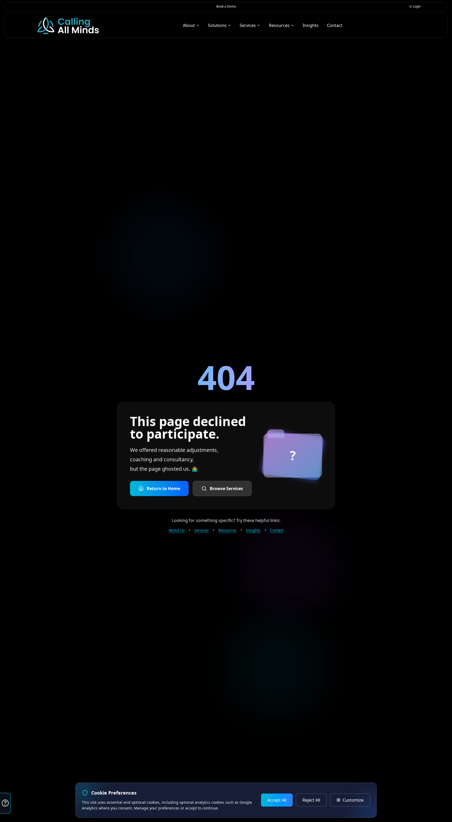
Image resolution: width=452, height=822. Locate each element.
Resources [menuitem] (279, 25)
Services (201, 530)
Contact (277, 530)
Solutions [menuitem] (217, 25)
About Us (177, 530)
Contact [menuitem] (334, 25)
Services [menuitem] (248, 25)
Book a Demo (226, 6)
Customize (353, 800)
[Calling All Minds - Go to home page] (68, 25)
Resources (227, 530)
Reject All (311, 800)
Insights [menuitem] (311, 25)
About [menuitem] (189, 25)
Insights (253, 530)
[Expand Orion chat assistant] (5, 803)
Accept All (276, 800)
